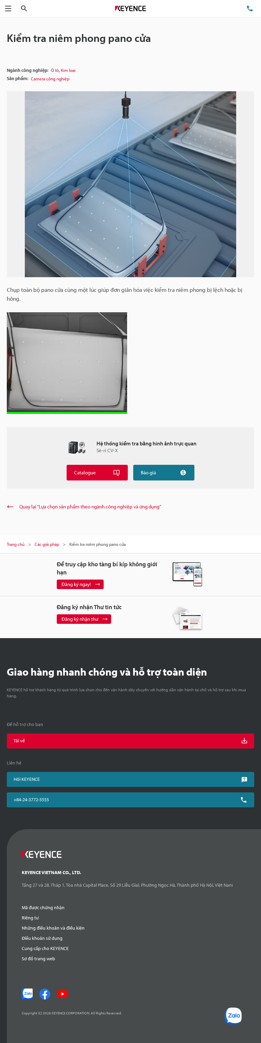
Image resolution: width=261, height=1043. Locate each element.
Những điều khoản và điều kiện (53, 928)
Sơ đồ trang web (38, 958)
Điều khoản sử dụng (42, 938)
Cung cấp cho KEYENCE (45, 948)
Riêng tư (30, 918)
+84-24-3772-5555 (31, 799)
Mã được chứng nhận (43, 907)
